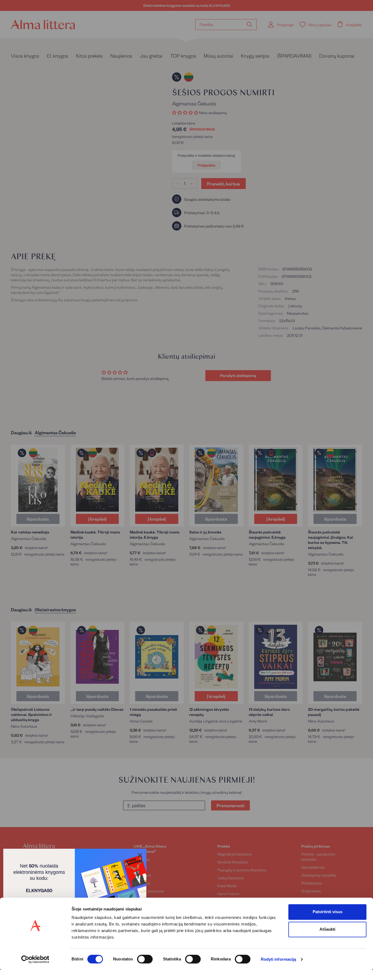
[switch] (145, 959)
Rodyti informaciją (278, 959)
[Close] (139, 855)
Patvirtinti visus (327, 911)
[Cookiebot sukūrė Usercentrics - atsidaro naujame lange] (35, 959)
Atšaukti (327, 929)
